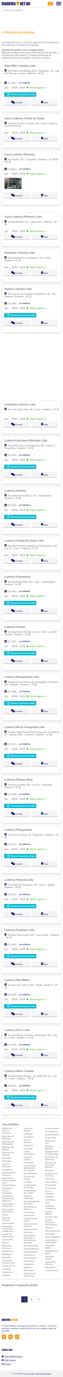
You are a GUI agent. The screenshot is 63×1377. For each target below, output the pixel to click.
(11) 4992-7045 (14, 591)
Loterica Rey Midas (17, 980)
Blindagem (7, 1254)
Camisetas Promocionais (8, 1261)
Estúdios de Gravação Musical (50, 1164)
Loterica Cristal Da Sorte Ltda (24, 540)
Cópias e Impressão (29, 1197)
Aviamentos (7, 1239)
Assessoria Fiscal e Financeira (7, 1190)
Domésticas (29, 1261)
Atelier (5, 1215)
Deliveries (28, 1232)
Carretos (6, 1275)
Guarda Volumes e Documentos (51, 1222)
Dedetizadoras (30, 1229)
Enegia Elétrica (52, 1134)
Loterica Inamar (15, 626)
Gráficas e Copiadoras (50, 1207)
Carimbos (6, 1269)
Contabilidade (30, 1173)
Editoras (27, 1267)
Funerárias (50, 1200)
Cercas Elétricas (28, 1141)
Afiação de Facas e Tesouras (7, 1130)
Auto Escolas (8, 1223)
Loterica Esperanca (17, 576)
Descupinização (31, 1245)
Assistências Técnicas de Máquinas (8, 1198)
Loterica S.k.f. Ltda (17, 1030)
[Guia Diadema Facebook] (5, 1337)
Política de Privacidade (43, 1373)
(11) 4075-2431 (14, 744)
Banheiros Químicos (7, 1247)
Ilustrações (50, 1234)
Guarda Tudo (51, 1217)
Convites (28, 1182)
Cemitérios (29, 1137)
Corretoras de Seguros (30, 1208)
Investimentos (51, 1270)
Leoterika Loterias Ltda (20, 404)
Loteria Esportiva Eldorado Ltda (26, 440)
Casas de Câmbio (28, 1129)
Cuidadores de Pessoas (30, 1225)
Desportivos (29, 1255)
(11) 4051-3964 (14, 83)
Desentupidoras (31, 1249)
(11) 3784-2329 (14, 794)
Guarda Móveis (48, 1212)
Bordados (6, 1257)
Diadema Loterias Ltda (19, 252)
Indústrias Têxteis (49, 1257)
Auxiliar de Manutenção (8, 1235)
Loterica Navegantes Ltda (22, 676)
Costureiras (29, 1212)
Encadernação (52, 1128)
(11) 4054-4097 (14, 1086)
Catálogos (28, 1134)
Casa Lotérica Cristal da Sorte (24, 118)
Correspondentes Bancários (32, 1202)
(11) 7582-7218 (14, 641)
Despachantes (30, 1252)
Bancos (5, 1242)
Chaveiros (28, 1145)
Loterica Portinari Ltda (19, 929)
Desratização (30, 1258)
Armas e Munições (6, 1165)
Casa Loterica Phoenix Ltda (23, 216)
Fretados (49, 1196)
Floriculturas (51, 1188)
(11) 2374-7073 (14, 455)
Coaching (28, 1148)
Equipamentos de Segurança (51, 1152)
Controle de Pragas (29, 1177)
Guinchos (49, 1227)
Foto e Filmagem (49, 1192)
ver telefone (24, 83)
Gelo (47, 1203)
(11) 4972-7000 (14, 844)
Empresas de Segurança (30, 1274)
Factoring (49, 1179)
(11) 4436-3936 (14, 1044)
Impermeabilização (54, 1237)
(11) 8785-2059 (14, 994)
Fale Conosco (10, 1360)
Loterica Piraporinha (18, 829)
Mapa (45, 103)
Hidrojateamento (53, 1231)
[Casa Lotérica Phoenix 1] (13, 188)
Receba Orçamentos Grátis (22, 94)
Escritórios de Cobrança (51, 1158)
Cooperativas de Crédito (30, 1186)
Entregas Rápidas (49, 1147)
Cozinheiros (29, 1215)
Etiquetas (49, 1170)
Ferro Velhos (51, 1182)
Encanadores (51, 1131)
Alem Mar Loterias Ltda (20, 65)
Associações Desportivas (8, 1210)
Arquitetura (7, 1169)
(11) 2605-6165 (14, 303)
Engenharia (50, 1137)
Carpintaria (7, 1272)
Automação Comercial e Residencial (7, 1228)
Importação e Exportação (51, 1241)
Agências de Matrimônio (8, 1142)
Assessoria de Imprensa (8, 1173)
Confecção (29, 1162)
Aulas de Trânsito (6, 1219)
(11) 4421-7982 (14, 505)
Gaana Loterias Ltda (18, 288)
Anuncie (7, 1364)
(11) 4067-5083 (14, 944)
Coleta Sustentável (29, 1152)
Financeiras (50, 1185)
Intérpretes (50, 1267)
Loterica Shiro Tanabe (19, 1071)
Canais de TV (8, 1266)
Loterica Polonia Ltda (19, 879)
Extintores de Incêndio (51, 1174)
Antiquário (7, 1158)
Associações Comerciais (8, 1205)
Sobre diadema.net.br (13, 1356)
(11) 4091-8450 (14, 894)
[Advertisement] (32, 19)
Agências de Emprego (8, 1137)
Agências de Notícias (8, 1153)
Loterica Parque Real (18, 779)
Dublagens (29, 1264)
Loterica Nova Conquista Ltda (24, 727)
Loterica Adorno (15, 490)
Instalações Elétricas (50, 1263)
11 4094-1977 (13, 169)
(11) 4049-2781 (14, 691)
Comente (19, 103)
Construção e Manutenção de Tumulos (30, 1167)
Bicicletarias (7, 1251)
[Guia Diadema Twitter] (11, 1337)
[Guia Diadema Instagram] (18, 1337)
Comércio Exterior (28, 1158)
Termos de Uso (29, 1373)
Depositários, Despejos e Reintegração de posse (30, 1239)
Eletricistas (29, 1270)
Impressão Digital (50, 1246)
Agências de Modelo (8, 1148)
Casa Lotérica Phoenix (20, 154)
